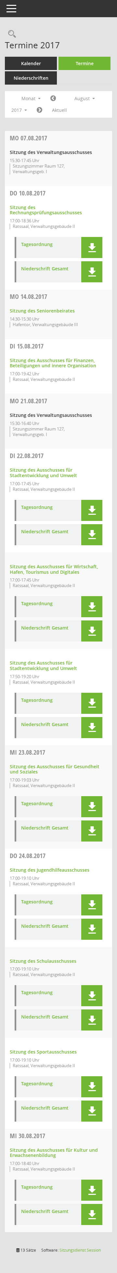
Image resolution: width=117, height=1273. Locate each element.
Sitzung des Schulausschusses (43, 961)
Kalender (31, 63)
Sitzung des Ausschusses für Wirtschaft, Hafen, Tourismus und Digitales (54, 569)
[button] (91, 247)
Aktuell (59, 110)
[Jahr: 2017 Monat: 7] (53, 98)
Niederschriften (31, 78)
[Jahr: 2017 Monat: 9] (39, 110)
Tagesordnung (37, 244)
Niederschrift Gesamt (45, 269)
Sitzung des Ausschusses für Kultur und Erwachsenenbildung (54, 1153)
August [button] (82, 98)
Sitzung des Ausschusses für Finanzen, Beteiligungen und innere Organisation (53, 363)
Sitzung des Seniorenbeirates (42, 311)
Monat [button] (29, 98)
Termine (85, 63)
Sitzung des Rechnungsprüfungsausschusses (46, 210)
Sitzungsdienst (80, 1250)
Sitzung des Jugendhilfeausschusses (49, 870)
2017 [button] (17, 110)
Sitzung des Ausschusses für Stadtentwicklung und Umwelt (43, 472)
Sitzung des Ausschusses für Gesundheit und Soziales (54, 769)
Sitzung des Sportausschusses (43, 1052)
